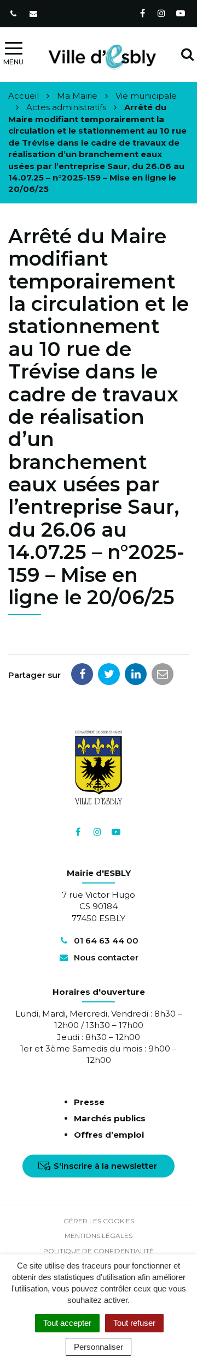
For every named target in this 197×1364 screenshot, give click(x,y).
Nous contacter (105, 957)
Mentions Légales (98, 1235)
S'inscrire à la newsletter (105, 1166)
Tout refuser (134, 1322)
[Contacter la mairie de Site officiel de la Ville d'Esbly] (34, 14)
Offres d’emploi (109, 1134)
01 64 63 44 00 (105, 940)
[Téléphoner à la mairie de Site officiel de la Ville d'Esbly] (14, 14)
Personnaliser (98, 1346)
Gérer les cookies (98, 1221)
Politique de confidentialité (98, 1251)
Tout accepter (67, 1322)
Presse (89, 1102)
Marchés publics (110, 1118)
